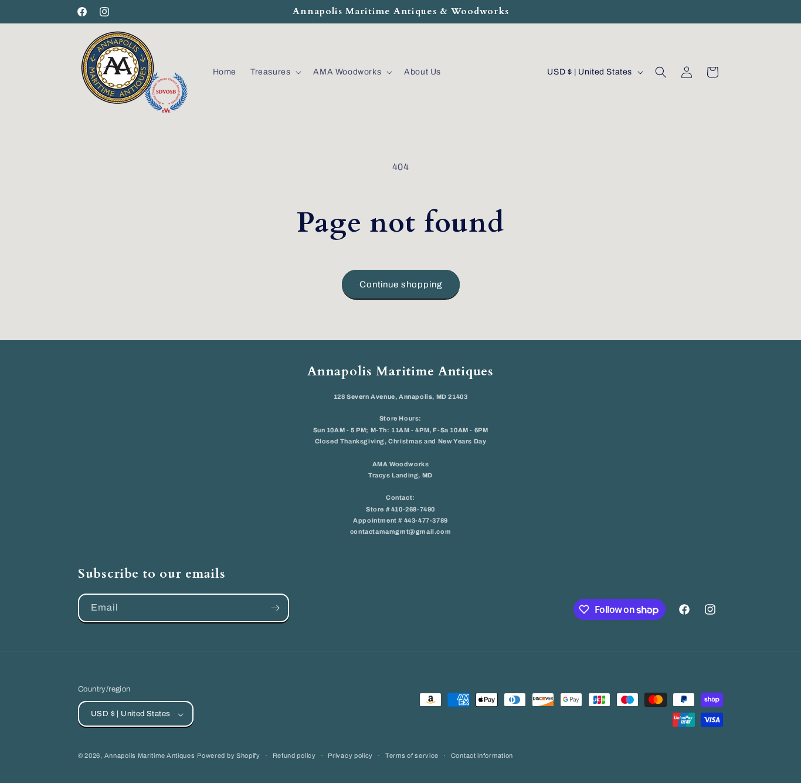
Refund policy (294, 755)
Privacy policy (350, 755)
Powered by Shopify (228, 756)
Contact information (482, 755)
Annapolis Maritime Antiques (149, 756)
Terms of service (412, 755)
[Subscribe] (275, 608)
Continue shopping (400, 284)
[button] (274, 72)
